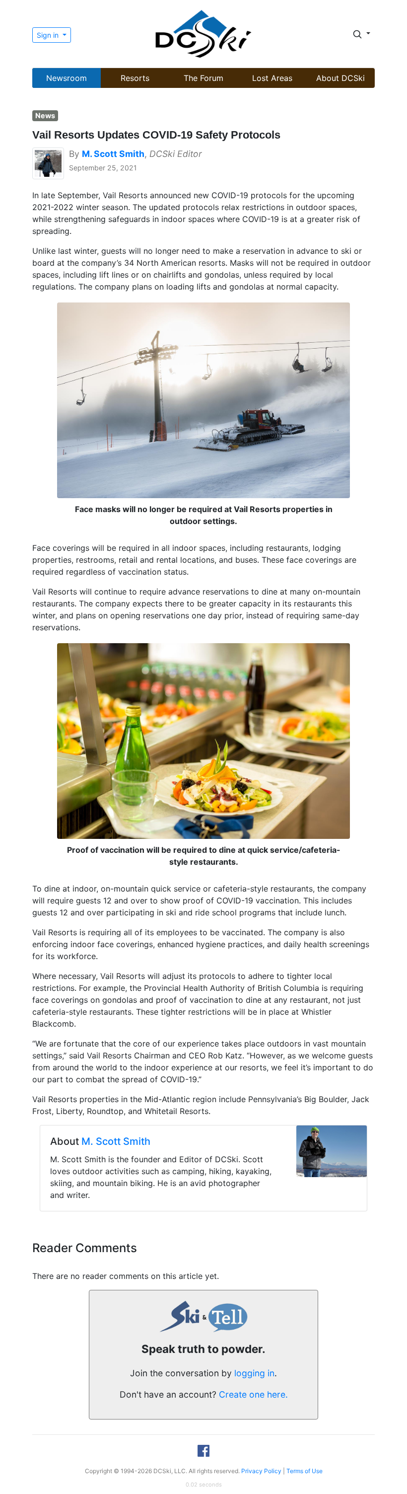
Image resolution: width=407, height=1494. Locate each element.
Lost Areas (272, 78)
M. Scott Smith (115, 1141)
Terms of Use (304, 1471)
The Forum (203, 78)
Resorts (135, 78)
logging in (254, 1373)
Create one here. (253, 1394)
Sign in (49, 35)
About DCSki (340, 78)
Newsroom (66, 78)
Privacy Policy (261, 1471)
